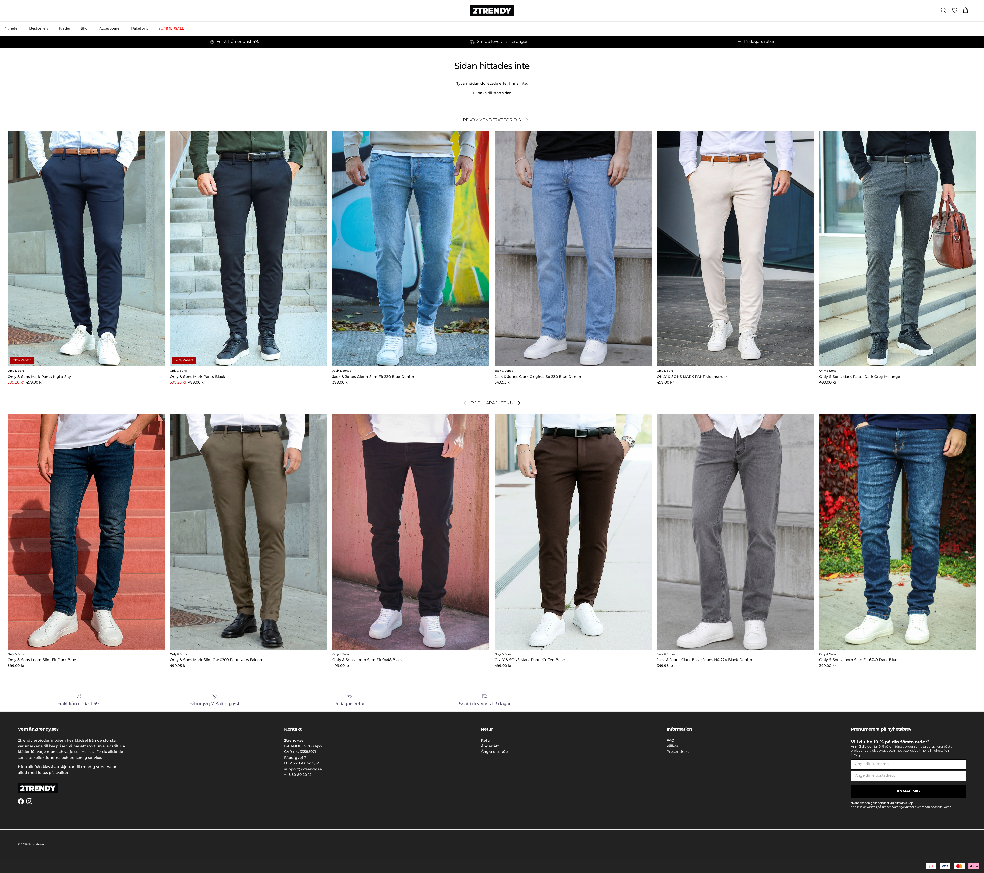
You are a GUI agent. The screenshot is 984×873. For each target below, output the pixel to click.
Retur (486, 740)
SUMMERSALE (171, 29)
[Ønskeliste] (955, 10)
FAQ (670, 740)
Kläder (64, 29)
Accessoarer (110, 29)
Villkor (672, 746)
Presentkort (678, 751)
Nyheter (12, 29)
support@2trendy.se (303, 769)
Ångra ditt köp (494, 751)
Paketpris (139, 29)
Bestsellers (39, 29)
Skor (85, 29)
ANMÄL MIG (908, 791)
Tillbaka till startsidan (492, 93)
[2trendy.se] (492, 10)
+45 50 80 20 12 (297, 774)
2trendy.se (36, 844)
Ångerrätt (490, 746)
